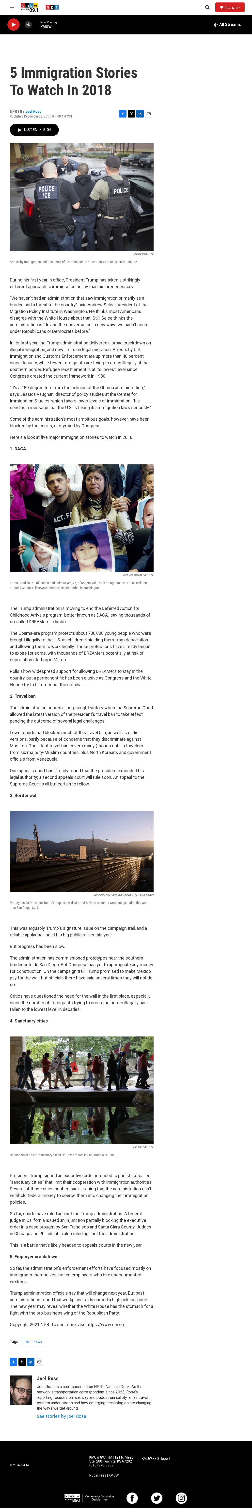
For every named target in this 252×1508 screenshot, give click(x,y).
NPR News (34, 1342)
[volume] (28, 24)
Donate (232, 7)
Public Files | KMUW (104, 1475)
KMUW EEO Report (156, 1459)
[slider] (36, 24)
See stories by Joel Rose (61, 1416)
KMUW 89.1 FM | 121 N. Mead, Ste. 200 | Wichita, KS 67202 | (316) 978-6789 (111, 1461)
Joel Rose (33, 111)
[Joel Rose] (21, 1390)
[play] (13, 25)
